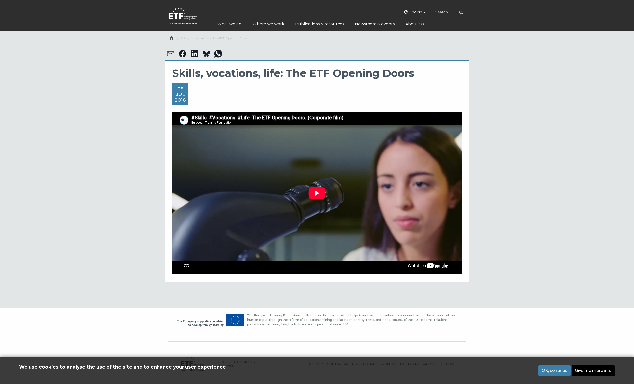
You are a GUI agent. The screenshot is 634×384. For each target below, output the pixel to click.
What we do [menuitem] (229, 24)
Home (171, 39)
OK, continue (554, 370)
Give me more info (593, 370)
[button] (171, 54)
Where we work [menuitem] (268, 24)
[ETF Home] (187, 19)
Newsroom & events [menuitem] (375, 24)
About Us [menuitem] (414, 24)
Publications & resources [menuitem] (319, 24)
